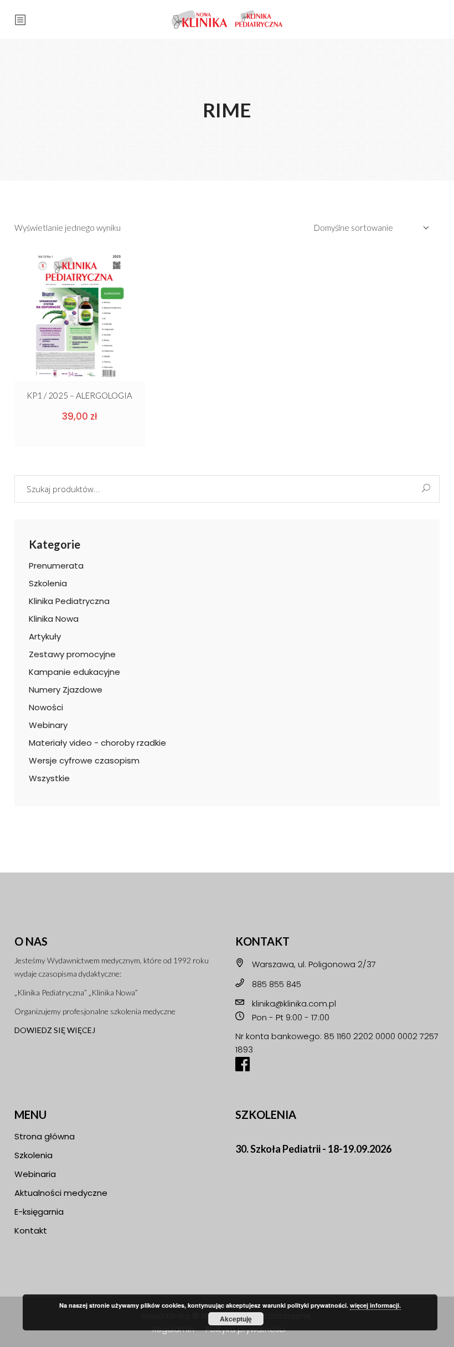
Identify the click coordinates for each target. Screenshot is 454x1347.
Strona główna (44, 1136)
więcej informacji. (375, 1305)
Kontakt (30, 1230)
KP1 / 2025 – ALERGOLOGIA (79, 395)
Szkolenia (48, 583)
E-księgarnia (39, 1211)
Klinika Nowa (54, 619)
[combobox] (370, 227)
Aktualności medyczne (60, 1193)
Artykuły (45, 636)
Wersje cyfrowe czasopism (84, 760)
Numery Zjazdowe (65, 689)
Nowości (46, 707)
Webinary (48, 725)
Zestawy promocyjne (72, 654)
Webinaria (35, 1174)
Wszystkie (49, 778)
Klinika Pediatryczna (69, 601)
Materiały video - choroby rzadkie (97, 743)
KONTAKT (262, 941)
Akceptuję (236, 1319)
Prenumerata (56, 565)
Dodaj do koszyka (101, 416)
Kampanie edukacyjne (74, 672)
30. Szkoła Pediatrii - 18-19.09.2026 (313, 1149)
